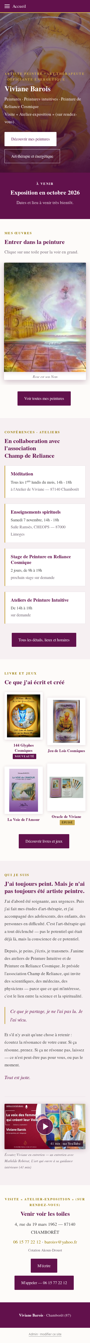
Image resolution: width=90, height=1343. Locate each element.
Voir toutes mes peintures (44, 398)
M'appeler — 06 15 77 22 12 (44, 1282)
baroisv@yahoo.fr (60, 1242)
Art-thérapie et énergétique (32, 156)
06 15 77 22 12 (27, 1242)
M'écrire (44, 1265)
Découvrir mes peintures (30, 138)
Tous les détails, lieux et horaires (44, 639)
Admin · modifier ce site (45, 1334)
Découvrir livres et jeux (44, 841)
